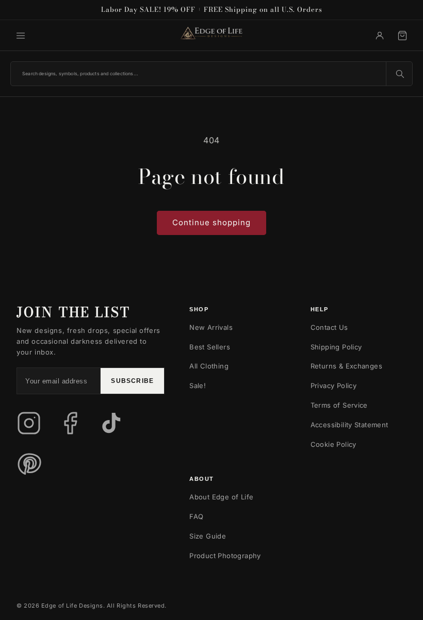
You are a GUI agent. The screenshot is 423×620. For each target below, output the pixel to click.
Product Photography (225, 555)
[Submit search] (399, 73)
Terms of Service (339, 405)
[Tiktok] (111, 423)
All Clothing (209, 366)
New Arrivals (211, 327)
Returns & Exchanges (346, 366)
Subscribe (132, 380)
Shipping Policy (336, 347)
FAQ (196, 516)
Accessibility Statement (349, 425)
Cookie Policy (333, 444)
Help (320, 309)
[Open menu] (20, 35)
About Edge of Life (221, 497)
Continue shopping (211, 222)
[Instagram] (29, 423)
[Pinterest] (29, 464)
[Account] (379, 35)
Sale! (197, 385)
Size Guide (207, 536)
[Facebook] (70, 423)
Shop (198, 309)
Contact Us (329, 327)
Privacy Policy (333, 385)
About (201, 479)
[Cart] (402, 35)
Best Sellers (209, 347)
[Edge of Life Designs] (211, 35)
